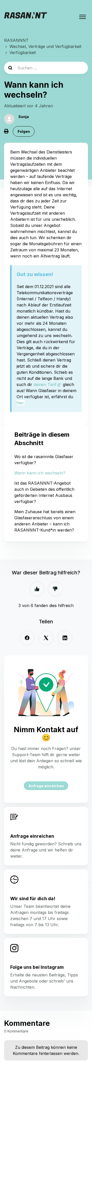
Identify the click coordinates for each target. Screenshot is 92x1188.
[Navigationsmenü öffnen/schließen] (82, 16)
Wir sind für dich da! (32, 898)
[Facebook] (27, 638)
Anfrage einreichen (46, 786)
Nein (55, 589)
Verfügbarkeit (22, 52)
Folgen (24, 131)
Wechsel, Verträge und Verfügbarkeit (45, 46)
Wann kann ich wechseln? (39, 472)
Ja (37, 589)
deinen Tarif (44, 384)
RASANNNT (16, 40)
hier (20, 402)
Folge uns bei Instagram (37, 967)
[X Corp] (46, 638)
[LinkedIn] (65, 638)
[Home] (25, 16)
